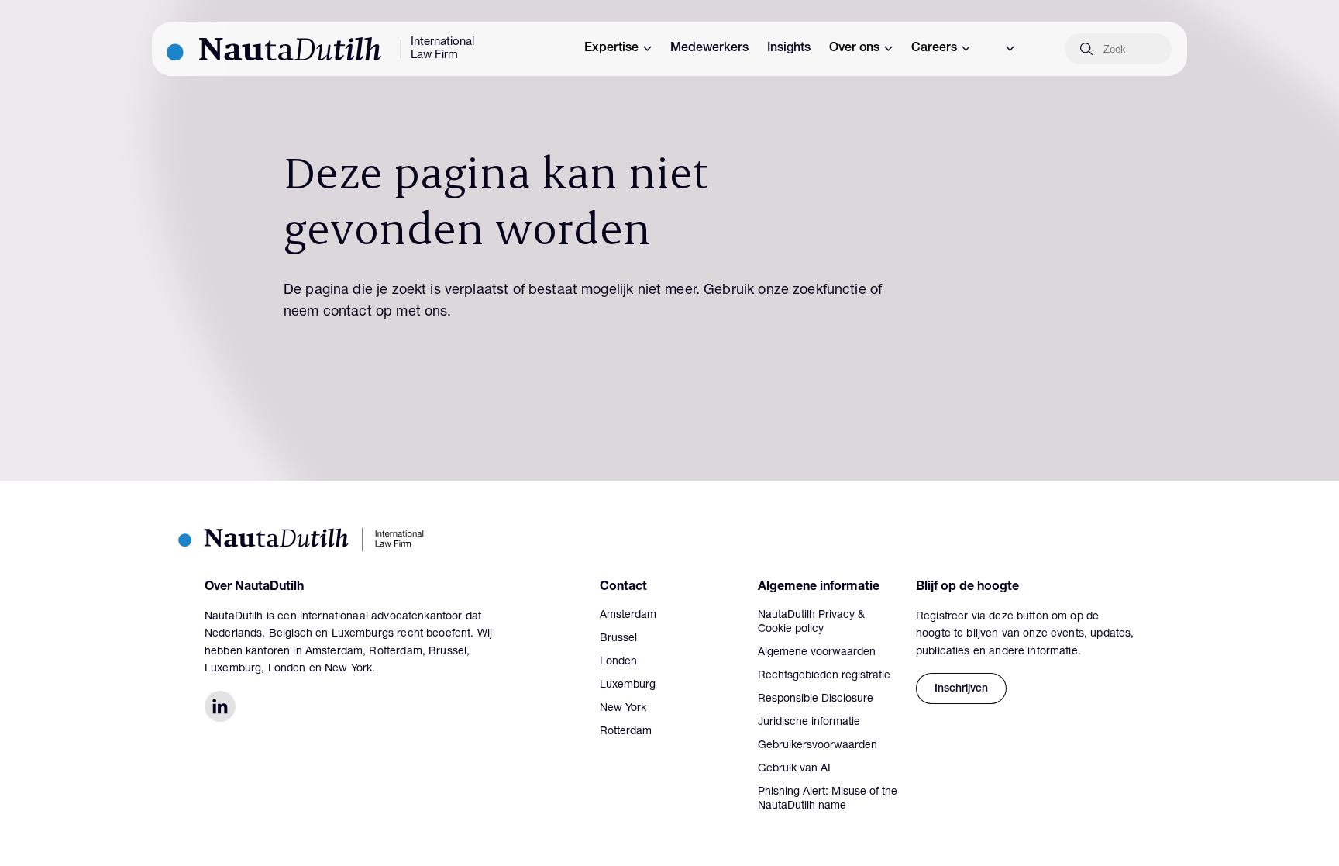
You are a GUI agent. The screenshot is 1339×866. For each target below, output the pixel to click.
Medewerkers (709, 49)
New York (623, 708)
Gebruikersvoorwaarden (817, 745)
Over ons (854, 49)
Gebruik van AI (794, 769)
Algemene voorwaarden (817, 652)
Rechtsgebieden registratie (824, 676)
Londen (618, 662)
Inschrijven (961, 689)
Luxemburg (628, 685)
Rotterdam (626, 731)
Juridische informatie (809, 722)
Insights (789, 49)
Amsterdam (628, 615)
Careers (934, 49)
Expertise (611, 49)
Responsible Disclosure (815, 699)
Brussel (618, 638)
